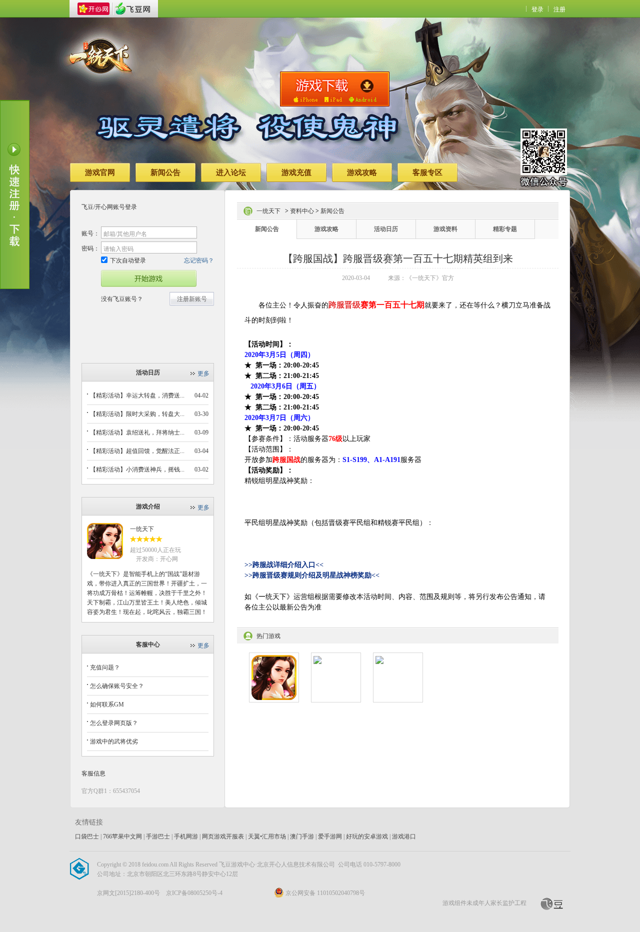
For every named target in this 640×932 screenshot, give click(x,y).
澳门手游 (302, 836)
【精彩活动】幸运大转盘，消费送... (137, 395)
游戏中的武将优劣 (114, 741)
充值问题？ (105, 667)
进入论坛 (231, 172)
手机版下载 (335, 89)
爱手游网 (330, 836)
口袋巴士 (87, 836)
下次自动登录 (128, 260)
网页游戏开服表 (223, 836)
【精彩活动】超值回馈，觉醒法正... (137, 451)
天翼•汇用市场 (267, 836)
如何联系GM (107, 704)
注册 (560, 9)
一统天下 (142, 529)
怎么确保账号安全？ (117, 686)
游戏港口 (404, 836)
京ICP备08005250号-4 (194, 893)
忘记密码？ (199, 260)
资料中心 (302, 211)
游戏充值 (297, 172)
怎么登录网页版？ (114, 723)
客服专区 (427, 172)
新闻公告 (165, 172)
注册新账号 (192, 299)
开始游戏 (148, 278)
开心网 (94, 8)
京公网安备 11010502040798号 (325, 893)
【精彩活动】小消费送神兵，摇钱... (137, 469)
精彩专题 (505, 229)
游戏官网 (100, 172)
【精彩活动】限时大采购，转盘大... (137, 414)
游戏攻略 (362, 172)
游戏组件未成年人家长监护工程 (484, 903)
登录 (538, 9)
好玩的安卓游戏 (367, 836)
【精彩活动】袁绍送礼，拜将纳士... (137, 432)
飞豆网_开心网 (132, 8)
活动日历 (386, 229)
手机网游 (186, 836)
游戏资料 (446, 229)
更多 (204, 373)
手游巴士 (158, 836)
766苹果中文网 (122, 836)
